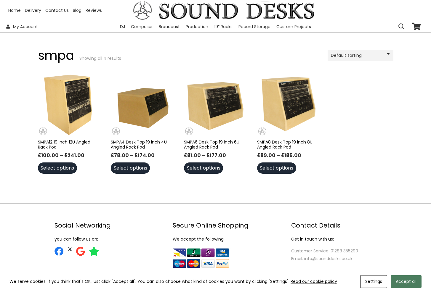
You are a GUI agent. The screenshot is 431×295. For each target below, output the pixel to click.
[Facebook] (59, 251)
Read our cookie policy (314, 281)
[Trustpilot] (94, 251)
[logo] (143, 10)
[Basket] (416, 26)
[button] (401, 26)
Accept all (406, 281)
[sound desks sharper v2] (236, 10)
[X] (70, 249)
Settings (373, 281)
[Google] (80, 251)
